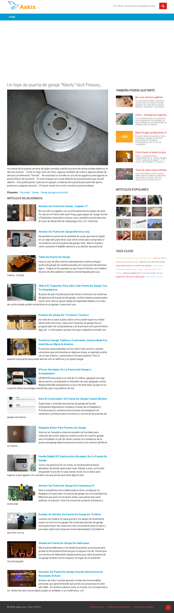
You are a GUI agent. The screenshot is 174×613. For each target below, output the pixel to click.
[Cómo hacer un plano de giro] (124, 156)
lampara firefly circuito (153, 273)
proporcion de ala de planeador (130, 277)
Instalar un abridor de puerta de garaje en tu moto (70, 514)
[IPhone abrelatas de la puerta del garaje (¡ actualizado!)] (21, 377)
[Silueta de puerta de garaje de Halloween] (21, 550)
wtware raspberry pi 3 (132, 273)
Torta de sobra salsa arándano (151, 170)
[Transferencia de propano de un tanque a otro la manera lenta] (123, 212)
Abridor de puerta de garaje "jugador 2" (63, 206)
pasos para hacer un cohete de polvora (133, 266)
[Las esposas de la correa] (139, 212)
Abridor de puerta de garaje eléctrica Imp (64, 231)
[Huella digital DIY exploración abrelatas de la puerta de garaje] (21, 463)
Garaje (35, 192)
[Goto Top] (168, 607)
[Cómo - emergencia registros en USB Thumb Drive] (124, 119)
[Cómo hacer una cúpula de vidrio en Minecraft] (154, 223)
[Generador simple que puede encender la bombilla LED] (154, 235)
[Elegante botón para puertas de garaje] (21, 434)
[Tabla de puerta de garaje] (21, 264)
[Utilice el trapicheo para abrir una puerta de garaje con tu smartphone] (21, 293)
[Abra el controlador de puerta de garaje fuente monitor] (21, 406)
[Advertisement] (87, 46)
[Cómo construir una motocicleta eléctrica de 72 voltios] (139, 200)
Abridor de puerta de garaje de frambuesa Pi (66, 485)
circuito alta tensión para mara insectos (134, 258)
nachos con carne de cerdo (152, 262)
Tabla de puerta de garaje (54, 257)
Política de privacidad (118, 607)
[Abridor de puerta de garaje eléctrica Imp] (21, 238)
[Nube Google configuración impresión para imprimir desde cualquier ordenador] (124, 136)
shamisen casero (154, 276)
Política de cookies (144, 607)
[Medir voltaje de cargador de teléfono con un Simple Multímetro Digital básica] (123, 235)
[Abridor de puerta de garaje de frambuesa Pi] (21, 493)
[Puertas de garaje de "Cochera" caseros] (21, 322)
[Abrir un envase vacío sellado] (154, 212)
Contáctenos (96, 607)
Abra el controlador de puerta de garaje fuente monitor (73, 398)
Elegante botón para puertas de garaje (62, 427)
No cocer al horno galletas (149, 97)
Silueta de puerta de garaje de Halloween (64, 543)
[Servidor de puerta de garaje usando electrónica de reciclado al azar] (21, 579)
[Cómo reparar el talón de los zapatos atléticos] (154, 200)
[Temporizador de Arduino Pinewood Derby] (123, 200)
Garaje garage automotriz (54, 192)
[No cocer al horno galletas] (124, 101)
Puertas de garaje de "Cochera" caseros (64, 315)
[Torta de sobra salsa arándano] (124, 174)
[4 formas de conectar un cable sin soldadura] (139, 235)
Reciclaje (25, 192)
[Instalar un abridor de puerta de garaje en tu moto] (21, 521)
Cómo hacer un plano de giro (150, 152)
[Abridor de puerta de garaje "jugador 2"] (21, 213)
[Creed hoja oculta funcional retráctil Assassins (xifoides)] (139, 223)
